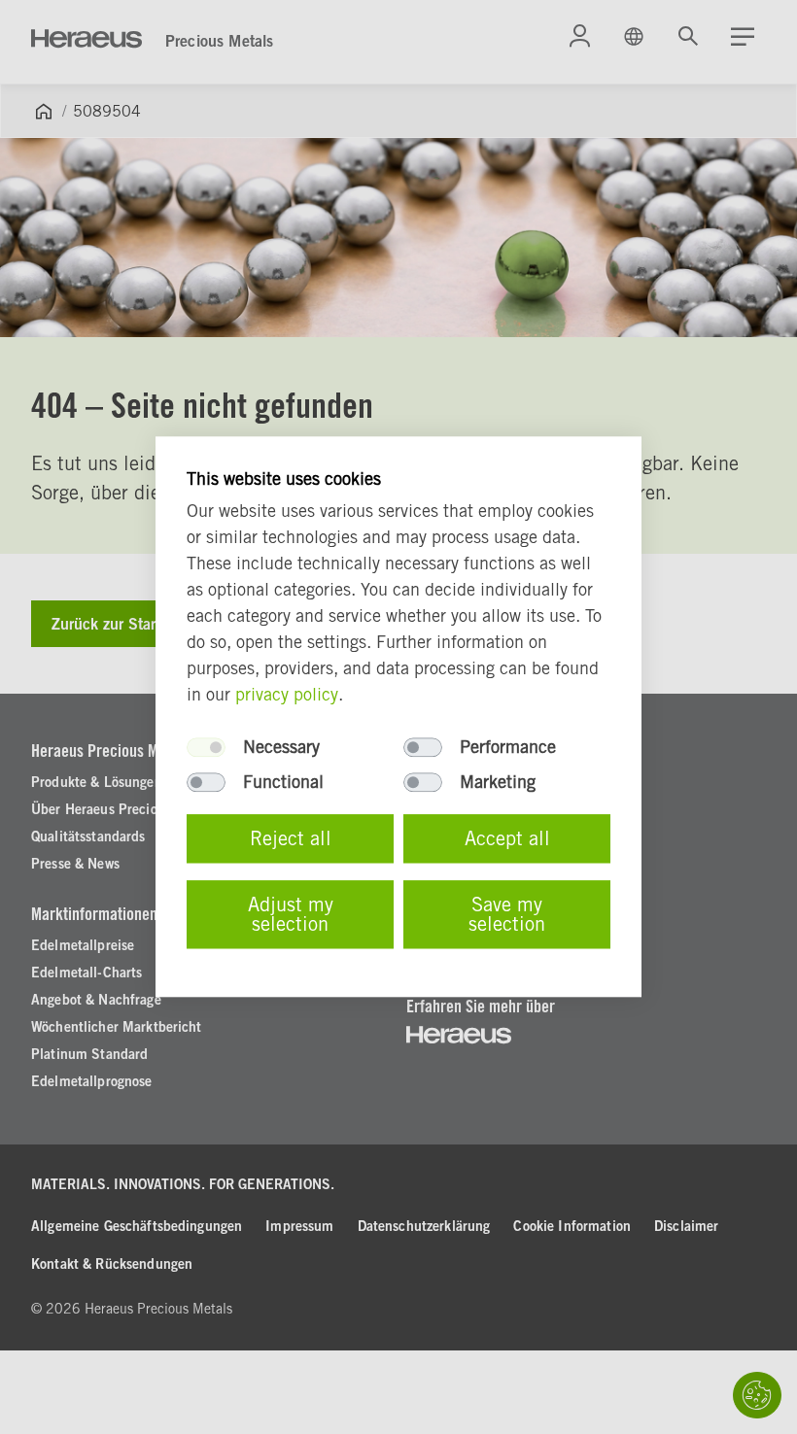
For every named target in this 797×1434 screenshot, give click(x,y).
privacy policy (286, 695)
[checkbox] (206, 748)
